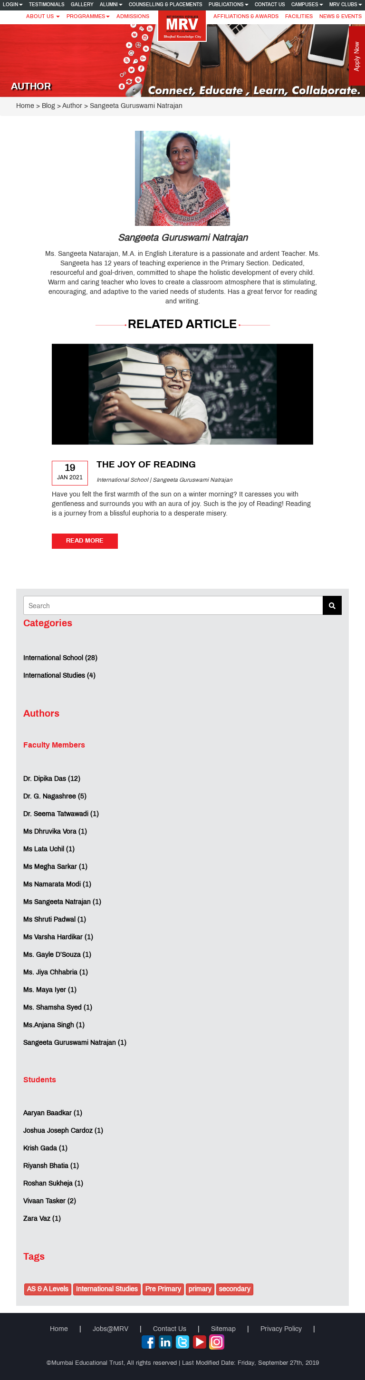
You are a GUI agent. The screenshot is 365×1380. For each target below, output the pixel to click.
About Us (40, 16)
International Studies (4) (59, 676)
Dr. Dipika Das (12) (51, 779)
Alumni (109, 5)
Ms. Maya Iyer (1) (50, 990)
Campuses (304, 5)
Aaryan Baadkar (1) (52, 1113)
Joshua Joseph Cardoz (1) (63, 1131)
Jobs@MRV (110, 1329)
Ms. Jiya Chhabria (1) (55, 973)
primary (200, 1289)
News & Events (340, 16)
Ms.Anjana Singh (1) (54, 1025)
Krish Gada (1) (45, 1149)
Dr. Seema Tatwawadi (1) (61, 814)
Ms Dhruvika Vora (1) (55, 832)
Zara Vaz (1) (42, 1219)
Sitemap (223, 1329)
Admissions (132, 16)
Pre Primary (163, 1289)
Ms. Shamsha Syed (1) (57, 1008)
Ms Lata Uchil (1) (49, 849)
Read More (85, 541)
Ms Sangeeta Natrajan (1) (62, 902)
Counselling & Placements (165, 5)
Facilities (299, 16)
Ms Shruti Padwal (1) (54, 920)
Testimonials (47, 5)
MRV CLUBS (343, 5)
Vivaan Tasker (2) (49, 1201)
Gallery (82, 5)
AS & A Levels (47, 1289)
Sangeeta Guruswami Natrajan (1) (74, 1043)
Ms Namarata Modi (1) (57, 885)
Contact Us (270, 5)
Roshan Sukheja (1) (53, 1184)
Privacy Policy (281, 1329)
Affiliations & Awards (246, 16)
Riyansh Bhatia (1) (51, 1166)
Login (10, 5)
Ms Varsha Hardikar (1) (58, 937)
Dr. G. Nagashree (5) (54, 797)
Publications (226, 5)
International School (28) (60, 658)
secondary (234, 1289)
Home (25, 106)
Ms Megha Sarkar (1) (55, 867)
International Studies (107, 1289)
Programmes (86, 16)
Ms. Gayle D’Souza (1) (57, 955)
